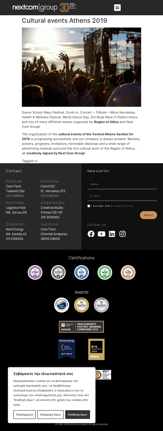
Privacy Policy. (122, 206)
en (36, 161)
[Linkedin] (112, 233)
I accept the (112, 206)
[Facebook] (90, 233)
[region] (51, 395)
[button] (117, 7)
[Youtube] (101, 233)
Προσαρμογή (24, 414)
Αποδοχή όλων (77, 414)
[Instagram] (122, 233)
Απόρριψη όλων (50, 414)
